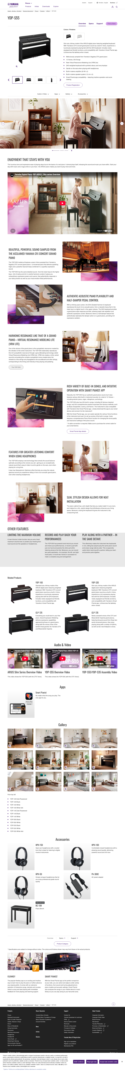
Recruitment (95, 1021)
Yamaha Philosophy (97, 1024)
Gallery (68, 94)
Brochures (66, 1024)
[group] (17, 80)
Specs (91, 23)
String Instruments (12, 1028)
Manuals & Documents (70, 1026)
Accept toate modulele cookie (108, 1062)
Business (112, 2)
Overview (82, 23)
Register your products (70, 1043)
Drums (9, 1024)
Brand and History (97, 1028)
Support (90, 2)
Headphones (11, 1034)
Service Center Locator (70, 1021)
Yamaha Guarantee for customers (73, 1017)
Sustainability (95, 1032)
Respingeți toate (92, 1062)
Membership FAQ (68, 1046)
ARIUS (48, 11)
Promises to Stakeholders (99, 1026)
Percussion (11, 1030)
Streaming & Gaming (13, 1041)
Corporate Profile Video (98, 1017)
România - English (103, 2)
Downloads (46, 6)
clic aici (60, 1064)
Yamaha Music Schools (42, 1015)
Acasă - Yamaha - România (14, 11)
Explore (55, 6)
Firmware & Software (69, 1028)
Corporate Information (98, 1015)
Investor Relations (97, 1030)
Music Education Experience (43, 1019)
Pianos (27, 3)
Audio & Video (42, 94)
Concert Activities (40, 1021)
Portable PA (11, 1037)
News (37, 1026)
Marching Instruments (13, 1032)
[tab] (54, 150)
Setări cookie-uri (79, 1062)
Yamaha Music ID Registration (72, 1037)
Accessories (82, 94)
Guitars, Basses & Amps (14, 1021)
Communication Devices (14, 1043)
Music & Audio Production (14, 1019)
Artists (37, 6)
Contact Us (67, 1015)
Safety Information (69, 1032)
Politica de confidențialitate (16, 1069)
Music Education (40, 1011)
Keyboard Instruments (13, 1017)
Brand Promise (96, 1019)
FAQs (65, 1019)
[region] (62, 1062)
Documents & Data (69, 1030)
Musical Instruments (28, 11)
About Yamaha (96, 1011)
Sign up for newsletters (70, 1041)
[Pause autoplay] (71, 151)
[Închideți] (122, 1062)
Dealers (84, 2)
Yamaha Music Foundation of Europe (45, 1017)
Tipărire (5, 1069)
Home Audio (11, 1039)
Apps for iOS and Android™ (15, 1045)
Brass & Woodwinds (13, 1026)
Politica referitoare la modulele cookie (35, 1069)
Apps (56, 94)
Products (28, 6)
